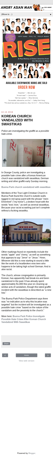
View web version (26, 361)
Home (26, 355)
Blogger (31, 453)
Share (6, 344)
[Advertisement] (26, 406)
